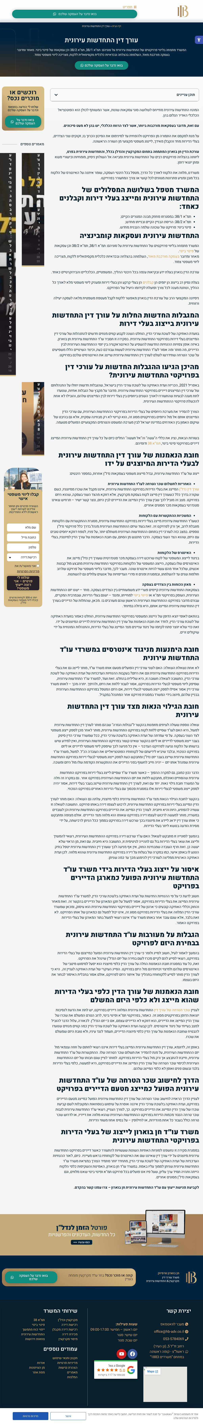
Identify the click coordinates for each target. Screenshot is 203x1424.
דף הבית (116, 26)
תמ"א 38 (154, 443)
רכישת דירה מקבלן (65, 1329)
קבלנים (148, 282)
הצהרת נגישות (68, 1367)
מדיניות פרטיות (67, 1362)
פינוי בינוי (186, 251)
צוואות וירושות (35, 1339)
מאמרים (72, 1372)
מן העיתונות (37, 1367)
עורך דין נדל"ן (189, 489)
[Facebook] (132, 1354)
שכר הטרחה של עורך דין (172, 1010)
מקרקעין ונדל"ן (68, 1320)
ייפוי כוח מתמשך (33, 1329)
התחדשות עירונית (33, 1334)
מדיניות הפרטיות (28, 571)
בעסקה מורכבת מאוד (163, 256)
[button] (199, 40)
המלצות (72, 1377)
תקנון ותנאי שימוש (65, 1358)
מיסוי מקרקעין (68, 1339)
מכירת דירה (70, 1334)
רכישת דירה (69, 1324)
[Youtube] (121, 1354)
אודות (41, 1362)
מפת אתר (39, 1372)
